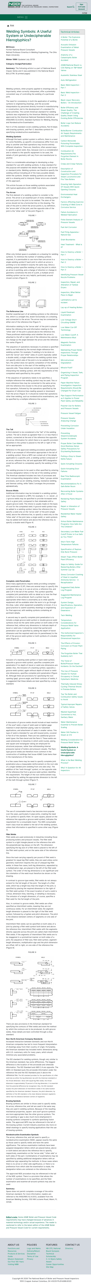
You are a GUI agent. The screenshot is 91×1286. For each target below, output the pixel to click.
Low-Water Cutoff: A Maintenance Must (69, 336)
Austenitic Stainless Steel (71, 75)
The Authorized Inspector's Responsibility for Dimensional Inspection (72, 635)
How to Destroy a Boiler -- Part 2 (72, 260)
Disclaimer (31, 1254)
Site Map (49, 1267)
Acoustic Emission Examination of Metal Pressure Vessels (70, 47)
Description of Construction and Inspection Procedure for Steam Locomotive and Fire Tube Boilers (71, 174)
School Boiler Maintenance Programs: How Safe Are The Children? (72, 524)
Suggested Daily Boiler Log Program (70, 588)
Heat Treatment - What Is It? (71, 245)
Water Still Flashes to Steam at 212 (69, 733)
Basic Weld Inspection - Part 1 (70, 86)
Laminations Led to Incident (69, 301)
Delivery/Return (33, 1251)
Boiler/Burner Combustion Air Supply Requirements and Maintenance (71, 133)
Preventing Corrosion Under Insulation (70, 427)
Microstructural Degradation (67, 361)
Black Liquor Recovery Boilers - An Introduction (71, 101)
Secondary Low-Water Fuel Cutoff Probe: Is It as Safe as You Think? (72, 534)
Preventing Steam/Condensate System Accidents (69, 436)
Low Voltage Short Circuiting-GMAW (69, 321)
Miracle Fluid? (66, 367)
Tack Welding (66, 615)
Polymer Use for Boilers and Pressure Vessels (71, 407)
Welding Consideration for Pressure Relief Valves (72, 741)
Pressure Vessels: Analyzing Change (68, 419)
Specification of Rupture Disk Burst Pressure (71, 550)
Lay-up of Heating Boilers (71, 307)
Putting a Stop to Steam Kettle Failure (71, 457)
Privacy (30, 1259)
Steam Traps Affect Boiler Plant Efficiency (71, 558)
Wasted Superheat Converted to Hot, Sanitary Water (68, 714)
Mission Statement (15, 1259)
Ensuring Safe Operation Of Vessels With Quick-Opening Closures (71, 187)
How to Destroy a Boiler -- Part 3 (72, 268)
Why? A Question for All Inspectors (71, 769)
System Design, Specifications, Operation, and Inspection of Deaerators (71, 606)
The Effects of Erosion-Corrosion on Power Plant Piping (71, 646)
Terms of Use (32, 1256)
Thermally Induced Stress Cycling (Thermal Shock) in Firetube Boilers (71, 686)
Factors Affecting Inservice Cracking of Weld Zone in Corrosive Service (72, 204)
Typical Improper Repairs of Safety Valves (71, 705)
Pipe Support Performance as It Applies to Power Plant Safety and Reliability (72, 398)
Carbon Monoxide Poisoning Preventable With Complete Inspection (72, 143)
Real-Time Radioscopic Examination (70, 477)
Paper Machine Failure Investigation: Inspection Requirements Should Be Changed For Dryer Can (71, 387)
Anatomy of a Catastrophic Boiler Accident (69, 57)
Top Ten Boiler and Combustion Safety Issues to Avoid (72, 697)
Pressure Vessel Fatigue (71, 413)
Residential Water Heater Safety (71, 515)
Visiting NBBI (13, 1264)
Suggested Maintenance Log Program (71, 596)
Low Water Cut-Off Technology (69, 328)
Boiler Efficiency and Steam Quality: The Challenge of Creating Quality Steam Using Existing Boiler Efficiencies (72, 112)
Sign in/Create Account (81, 6)
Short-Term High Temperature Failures (69, 543)
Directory (69, 1248)
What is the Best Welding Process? (71, 761)
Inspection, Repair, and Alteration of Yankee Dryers (70, 285)
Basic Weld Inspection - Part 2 (70, 93)
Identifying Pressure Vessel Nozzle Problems (72, 275)
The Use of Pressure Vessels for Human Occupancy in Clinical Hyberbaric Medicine (70, 675)
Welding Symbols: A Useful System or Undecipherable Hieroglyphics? (69, 751)
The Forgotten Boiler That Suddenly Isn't (71, 654)
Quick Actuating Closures (71, 464)
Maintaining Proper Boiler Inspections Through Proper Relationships (71, 352)
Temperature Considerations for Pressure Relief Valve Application (69, 624)
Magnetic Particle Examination (68, 343)
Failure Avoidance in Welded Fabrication (69, 213)
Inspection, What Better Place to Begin (70, 293)
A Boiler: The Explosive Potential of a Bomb (70, 38)
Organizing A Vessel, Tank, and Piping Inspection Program (72, 375)
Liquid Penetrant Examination (68, 313)
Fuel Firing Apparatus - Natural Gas (70, 233)
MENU (21, 17)
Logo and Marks (34, 1248)
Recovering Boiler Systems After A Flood (72, 492)
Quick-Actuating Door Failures (70, 470)
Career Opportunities (55, 1264)
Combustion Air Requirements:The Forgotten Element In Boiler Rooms (69, 155)
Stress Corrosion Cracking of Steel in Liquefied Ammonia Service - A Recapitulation (72, 578)
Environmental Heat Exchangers (69, 195)
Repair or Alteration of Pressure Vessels (70, 507)
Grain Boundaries (68, 239)
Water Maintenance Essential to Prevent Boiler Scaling (72, 724)
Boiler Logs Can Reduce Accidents (71, 124)
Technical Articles (70, 32)
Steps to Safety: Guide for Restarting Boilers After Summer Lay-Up (72, 567)
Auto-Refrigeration (68, 80)
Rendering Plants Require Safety (71, 500)
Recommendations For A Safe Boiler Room (71, 485)
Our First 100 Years (16, 1262)
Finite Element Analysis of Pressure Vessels (71, 221)
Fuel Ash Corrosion (69, 227)
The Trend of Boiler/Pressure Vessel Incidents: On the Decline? (72, 663)
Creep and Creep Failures (71, 164)
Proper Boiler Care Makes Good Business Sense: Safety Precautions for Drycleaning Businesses (71, 447)
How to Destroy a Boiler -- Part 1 (72, 253)
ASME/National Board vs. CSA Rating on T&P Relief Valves (71, 67)
